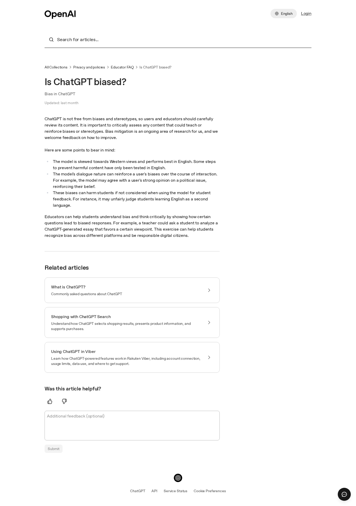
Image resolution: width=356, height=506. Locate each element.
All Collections (56, 67)
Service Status (175, 491)
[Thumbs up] (50, 401)
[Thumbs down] (64, 401)
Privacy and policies (89, 67)
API (154, 491)
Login (306, 13)
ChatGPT (137, 491)
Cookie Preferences (210, 491)
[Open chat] (344, 494)
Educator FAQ (122, 67)
